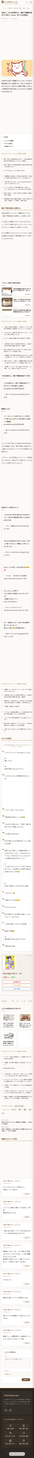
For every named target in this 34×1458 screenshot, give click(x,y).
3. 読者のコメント (8, 146)
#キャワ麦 (10, 386)
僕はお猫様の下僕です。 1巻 (12, 973)
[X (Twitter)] (6, 1410)
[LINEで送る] (19, 1454)
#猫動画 (8, 421)
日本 (30, 1109)
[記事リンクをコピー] (22, 1454)
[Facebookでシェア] (15, 1454)
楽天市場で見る (17, 982)
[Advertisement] (17, 40)
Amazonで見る (17, 985)
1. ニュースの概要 (8, 141)
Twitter (14, 1109)
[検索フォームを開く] (26, 2)
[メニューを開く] (31, 2)
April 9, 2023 (22, 578)
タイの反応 (10, 8)
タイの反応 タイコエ (11, 2)
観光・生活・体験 (17, 8)
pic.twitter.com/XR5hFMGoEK (14, 388)
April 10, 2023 (23, 610)
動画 (25, 1109)
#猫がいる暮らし (19, 386)
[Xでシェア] (12, 1454)
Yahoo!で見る (17, 988)
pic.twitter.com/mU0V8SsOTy (14, 424)
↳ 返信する (26, 1194)
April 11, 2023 (8, 636)
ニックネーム (7, 1371)
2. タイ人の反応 (8, 143)
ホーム (4, 8)
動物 (20, 1109)
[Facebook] (10, 1410)
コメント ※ (6, 1356)
